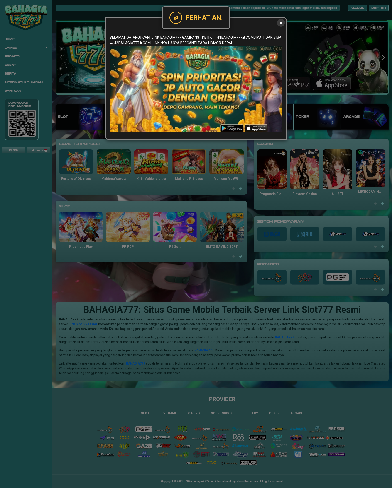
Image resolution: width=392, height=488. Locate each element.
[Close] (281, 23)
